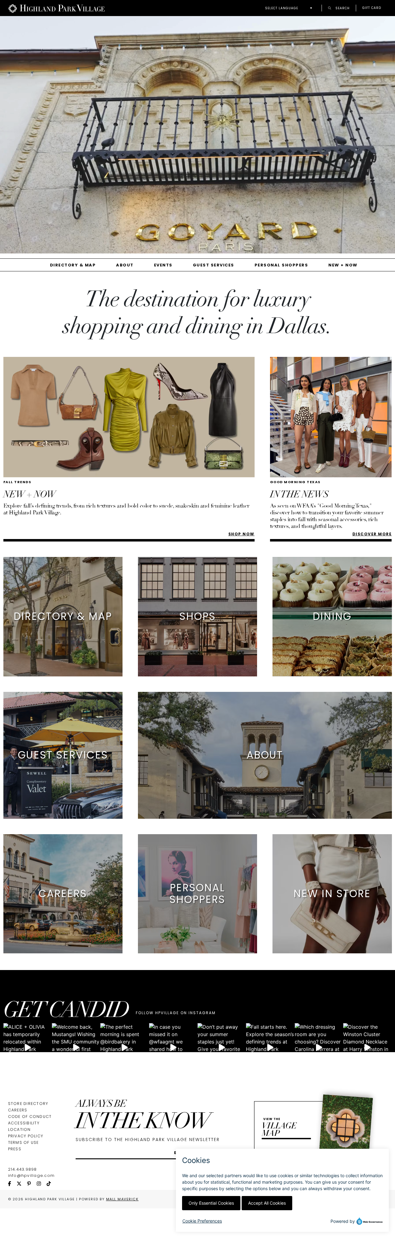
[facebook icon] (12, 1184)
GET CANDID (66, 1012)
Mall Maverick (122, 1199)
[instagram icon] (42, 1184)
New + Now (343, 265)
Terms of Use (23, 1142)
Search (342, 8)
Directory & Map (73, 265)
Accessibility (24, 1123)
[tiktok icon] (51, 1184)
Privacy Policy (26, 1136)
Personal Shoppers (281, 265)
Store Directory (28, 1103)
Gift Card (371, 8)
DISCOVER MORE (372, 534)
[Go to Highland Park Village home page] (56, 8)
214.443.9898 (22, 1169)
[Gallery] (197, 137)
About (125, 265)
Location (19, 1129)
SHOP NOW (241, 534)
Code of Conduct (30, 1116)
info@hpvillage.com (31, 1175)
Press (14, 1149)
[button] (290, 8)
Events (163, 265)
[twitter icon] (22, 1184)
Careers (17, 1110)
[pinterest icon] (31, 1184)
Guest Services (213, 265)
